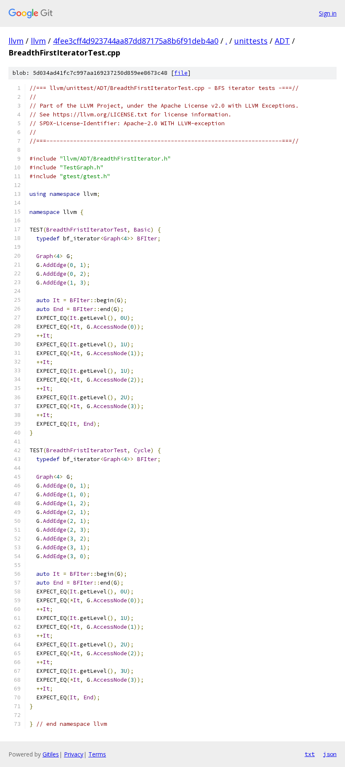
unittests (251, 41)
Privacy (73, 754)
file (181, 72)
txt (310, 754)
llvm (16, 41)
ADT (282, 41)
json (330, 754)
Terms (97, 754)
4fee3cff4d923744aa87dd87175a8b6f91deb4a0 (135, 41)
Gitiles (50, 754)
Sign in (328, 13)
